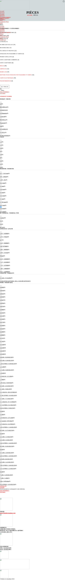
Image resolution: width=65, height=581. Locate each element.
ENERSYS (3, 110)
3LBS (1, 449)
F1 (0, 221)
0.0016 (2, 290)
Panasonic (2, 123)
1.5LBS (2, 373)
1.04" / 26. (3, 180)
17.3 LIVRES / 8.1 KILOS (7, 405)
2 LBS (2, 414)
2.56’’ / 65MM (4, 233)
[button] (32, 25)
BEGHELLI (3, 107)
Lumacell (2, 116)
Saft (1, 126)
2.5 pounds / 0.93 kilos (6, 421)
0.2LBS (2, 347)
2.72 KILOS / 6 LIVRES (7, 424)
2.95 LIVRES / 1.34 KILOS (7, 427)
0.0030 (2, 297)
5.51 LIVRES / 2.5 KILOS (7, 468)
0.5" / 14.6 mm (4, 173)
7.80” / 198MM (4, 268)
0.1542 (2, 341)
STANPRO (3, 129)
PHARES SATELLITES (6, 56)
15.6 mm (2, 195)
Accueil (2, 11)
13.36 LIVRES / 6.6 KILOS (7, 395)
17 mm (2, 199)
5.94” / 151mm (4, 252)
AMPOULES (3, 69)
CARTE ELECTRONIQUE (6, 78)
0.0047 (2, 300)
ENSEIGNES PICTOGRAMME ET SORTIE (11, 53)
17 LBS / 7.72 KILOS (6, 398)
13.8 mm (2, 189)
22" (1, 240)
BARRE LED (3, 72)
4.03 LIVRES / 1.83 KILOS (7, 456)
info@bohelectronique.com (7, 513)
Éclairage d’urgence (5, 17)
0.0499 (2, 332)
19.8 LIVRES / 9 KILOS (7, 408)
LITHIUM (2, 41)
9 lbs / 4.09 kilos (4, 481)
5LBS (1, 471)
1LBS (1, 411)
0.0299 (2, 325)
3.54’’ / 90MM (4, 243)
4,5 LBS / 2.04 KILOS (6, 452)
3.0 (1, 148)
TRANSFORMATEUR (5, 81)
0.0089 (2, 309)
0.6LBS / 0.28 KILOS (6, 357)
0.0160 (2, 319)
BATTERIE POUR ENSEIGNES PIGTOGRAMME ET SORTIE (16, 75)
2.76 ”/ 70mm (3, 236)
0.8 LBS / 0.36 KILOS (6, 360)
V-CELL (2, 132)
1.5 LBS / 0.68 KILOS (6, 370)
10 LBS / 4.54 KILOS (6, 386)
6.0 (1, 161)
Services (2, 12)
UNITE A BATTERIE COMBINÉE (8, 59)
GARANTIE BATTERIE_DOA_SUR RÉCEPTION (14, 281)
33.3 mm (2, 211)
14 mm (2, 192)
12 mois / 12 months (5, 278)
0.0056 (2, 303)
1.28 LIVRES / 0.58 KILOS (7, 363)
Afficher (3, 486)
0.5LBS (2, 354)
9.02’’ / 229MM (4, 271)
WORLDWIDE (4, 135)
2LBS (1, 433)
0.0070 (2, 306)
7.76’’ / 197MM (4, 265)
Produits (2, 14)
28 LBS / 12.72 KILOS (6, 430)
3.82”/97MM (3, 246)
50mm (1, 256)
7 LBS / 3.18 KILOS (5, 475)
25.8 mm (2, 208)
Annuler (2, 487)
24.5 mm (2, 205)
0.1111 (1, 338)
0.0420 (2, 328)
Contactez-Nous (4, 21)
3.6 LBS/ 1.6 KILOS (5, 440)
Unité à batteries (6, 62)
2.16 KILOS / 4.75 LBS (6, 417)
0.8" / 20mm (3, 176)
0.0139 (2, 316)
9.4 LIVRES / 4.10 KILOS (7, 484)
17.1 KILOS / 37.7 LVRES (7, 402)
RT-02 (1, 227)
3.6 (1, 154)
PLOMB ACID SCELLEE (6, 44)
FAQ (1, 20)
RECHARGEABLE (4, 47)
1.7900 (2, 379)
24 (0, 104)
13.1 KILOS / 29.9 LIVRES (7, 392)
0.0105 (2, 313)
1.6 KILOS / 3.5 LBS (6, 376)
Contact (2, 218)
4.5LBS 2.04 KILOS (5, 459)
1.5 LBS (2, 367)
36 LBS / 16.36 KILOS (6, 446)
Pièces (1, 18)
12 (0, 164)
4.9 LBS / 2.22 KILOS (6, 462)
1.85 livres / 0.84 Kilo (6, 382)
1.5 (1, 145)
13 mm (2, 186)
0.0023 (2, 293)
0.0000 (2, 287)
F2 (0, 224)
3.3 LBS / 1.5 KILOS (6, 437)
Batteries (2, 15)
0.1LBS (2, 344)
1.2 (1, 142)
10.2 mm (2, 183)
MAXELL (3, 119)
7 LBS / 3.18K (4, 478)
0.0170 (2, 322)
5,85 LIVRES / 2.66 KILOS (7, 465)
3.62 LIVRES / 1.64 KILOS (7, 443)
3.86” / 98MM (4, 249)
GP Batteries (3, 113)
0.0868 (2, 335)
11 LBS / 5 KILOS (5, 389)
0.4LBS (2, 351)
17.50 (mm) (3, 202)
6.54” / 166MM (4, 259)
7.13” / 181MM (4, 262)
